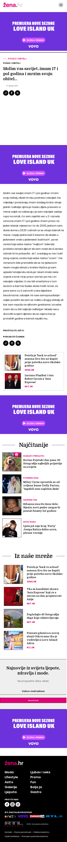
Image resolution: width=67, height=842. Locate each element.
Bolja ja (36, 787)
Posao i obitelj (17, 58)
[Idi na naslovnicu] (13, 7)
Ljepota (11, 792)
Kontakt (8, 832)
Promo (35, 777)
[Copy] (6, 95)
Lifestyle (11, 777)
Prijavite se (33, 700)
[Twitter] (17, 95)
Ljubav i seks (40, 772)
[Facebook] (12, 95)
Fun (33, 782)
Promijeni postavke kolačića (35, 836)
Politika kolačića (41, 832)
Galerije (11, 787)
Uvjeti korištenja (12, 836)
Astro (9, 782)
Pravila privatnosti (22, 832)
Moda (9, 772)
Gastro (35, 792)
